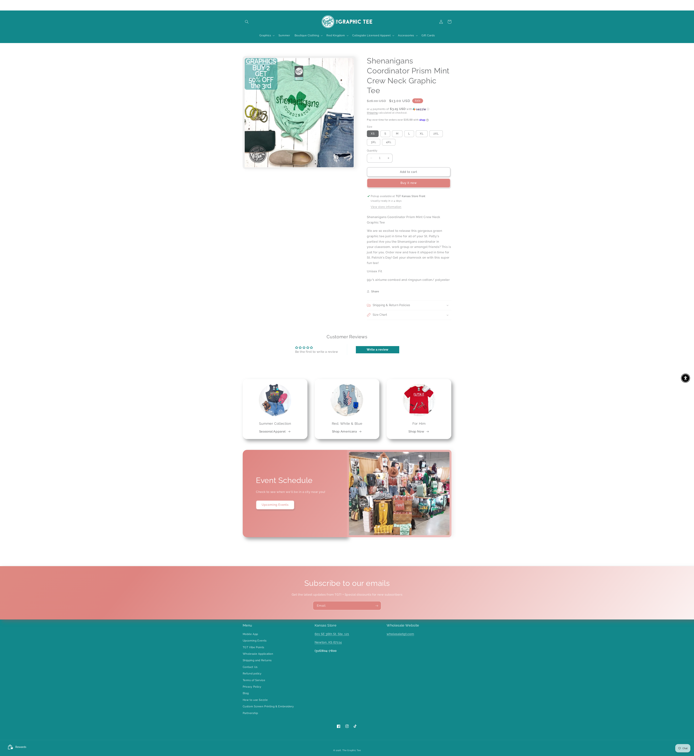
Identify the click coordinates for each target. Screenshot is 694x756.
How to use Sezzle (255, 699)
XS (373, 133)
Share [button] (375, 291)
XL (422, 133)
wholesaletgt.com (400, 634)
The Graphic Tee (351, 750)
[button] (247, 22)
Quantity (372, 150)
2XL (436, 133)
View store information (386, 206)
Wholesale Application (258, 653)
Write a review (377, 349)
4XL (388, 142)
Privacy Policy (252, 686)
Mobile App (250, 634)
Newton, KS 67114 (328, 642)
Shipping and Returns (257, 660)
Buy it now (408, 183)
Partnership (250, 713)
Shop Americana (344, 431)
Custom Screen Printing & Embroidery (268, 706)
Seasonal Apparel (272, 431)
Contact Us (250, 666)
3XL (373, 142)
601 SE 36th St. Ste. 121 (332, 634)
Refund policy (252, 673)
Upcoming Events (275, 504)
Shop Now (416, 431)
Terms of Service (254, 680)
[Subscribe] (377, 605)
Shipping (372, 112)
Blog (246, 693)
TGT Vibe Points (253, 647)
